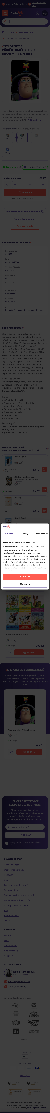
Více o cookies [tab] (41, 534)
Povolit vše (25, 577)
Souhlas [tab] (9, 534)
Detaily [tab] (25, 534)
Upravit (23, 584)
